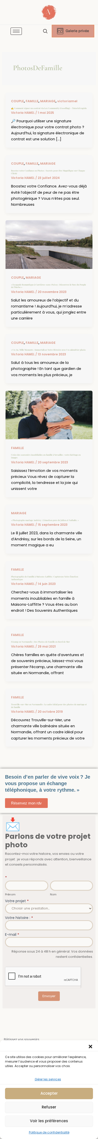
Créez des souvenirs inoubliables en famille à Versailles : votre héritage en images (46, 456)
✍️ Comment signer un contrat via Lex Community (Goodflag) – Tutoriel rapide (49, 108)
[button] (90, 1046)
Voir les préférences (49, 1120)
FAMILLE (32, 101)
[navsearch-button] (45, 31)
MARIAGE (48, 101)
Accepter (49, 1093)
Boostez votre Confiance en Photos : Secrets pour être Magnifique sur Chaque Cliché (48, 172)
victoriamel (67, 101)
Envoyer (49, 996)
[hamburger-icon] (16, 31)
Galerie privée (77, 31)
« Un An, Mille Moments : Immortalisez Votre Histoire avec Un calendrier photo (48, 349)
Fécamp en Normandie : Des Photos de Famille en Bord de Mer (40, 641)
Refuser (49, 1107)
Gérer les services (48, 1079)
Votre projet (17, 900)
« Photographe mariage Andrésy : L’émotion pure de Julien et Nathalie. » (45, 520)
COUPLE (17, 101)
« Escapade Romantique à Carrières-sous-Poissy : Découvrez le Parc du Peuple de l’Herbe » (48, 286)
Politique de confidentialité (49, 1132)
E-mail (12, 934)
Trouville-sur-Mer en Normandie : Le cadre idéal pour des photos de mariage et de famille (49, 705)
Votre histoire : (19, 917)
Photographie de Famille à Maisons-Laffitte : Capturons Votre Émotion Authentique (44, 578)
